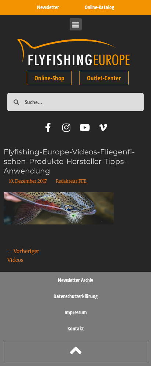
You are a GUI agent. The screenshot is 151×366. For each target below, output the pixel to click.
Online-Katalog (99, 7)
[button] (76, 24)
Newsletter (48, 7)
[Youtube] (85, 127)
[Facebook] (48, 127)
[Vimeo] (103, 127)
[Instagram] (66, 127)
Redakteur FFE (71, 181)
